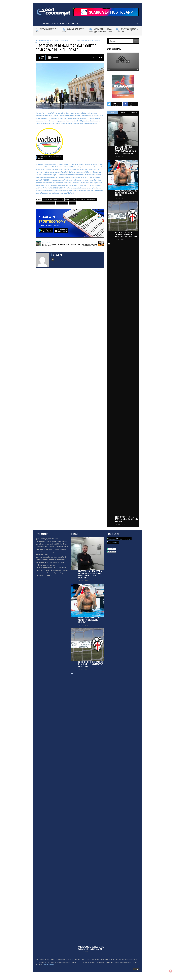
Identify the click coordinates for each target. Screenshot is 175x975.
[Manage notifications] (170, 971)
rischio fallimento (61, 203)
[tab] (112, 112)
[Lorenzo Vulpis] (113, 542)
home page (84, 39)
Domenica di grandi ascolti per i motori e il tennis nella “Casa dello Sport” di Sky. (130, 29)
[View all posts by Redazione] (49, 57)
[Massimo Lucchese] (124, 538)
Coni (62, 39)
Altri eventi (47, 39)
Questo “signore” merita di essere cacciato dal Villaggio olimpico (126, 519)
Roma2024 (72, 203)
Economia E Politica (72, 39)
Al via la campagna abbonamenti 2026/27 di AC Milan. (49, 29)
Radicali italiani (91, 199)
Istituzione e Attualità (44, 40)
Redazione (56, 57)
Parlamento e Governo (92, 40)
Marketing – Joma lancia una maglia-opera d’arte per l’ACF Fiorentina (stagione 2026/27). (104, 29)
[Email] (52, 259)
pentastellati (81, 199)
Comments (134, 112)
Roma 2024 (46, 42)
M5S (62, 199)
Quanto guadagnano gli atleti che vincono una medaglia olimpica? (126, 192)
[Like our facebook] (125, 104)
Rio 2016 (38, 42)
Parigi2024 (80, 40)
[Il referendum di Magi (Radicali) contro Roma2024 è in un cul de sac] (70, 86)
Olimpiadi (56, 40)
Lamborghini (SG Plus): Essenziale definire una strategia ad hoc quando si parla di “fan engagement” (125, 150)
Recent (123, 112)
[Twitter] (137, 969)
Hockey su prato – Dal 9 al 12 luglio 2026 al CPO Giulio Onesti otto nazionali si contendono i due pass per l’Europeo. (77, 30)
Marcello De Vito (70, 199)
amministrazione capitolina (51, 199)
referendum (40, 203)
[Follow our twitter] (109, 104)
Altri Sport (56, 39)
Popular (112, 112)
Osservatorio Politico (68, 40)
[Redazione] (111, 538)
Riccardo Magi (50, 203)
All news (39, 39)
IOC (90, 39)
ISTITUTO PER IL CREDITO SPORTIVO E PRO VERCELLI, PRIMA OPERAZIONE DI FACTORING (126, 234)
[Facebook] (134, 969)
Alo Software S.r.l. (48, 965)
